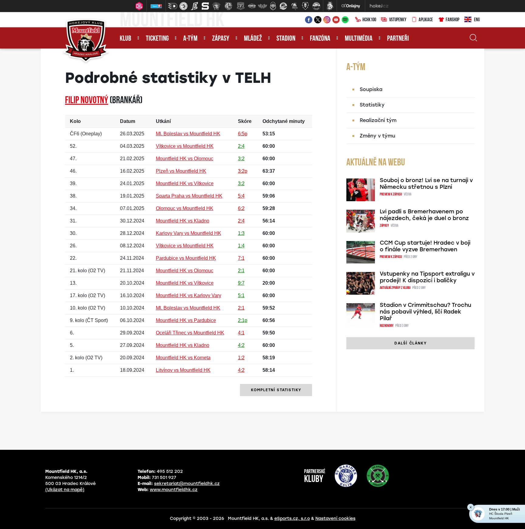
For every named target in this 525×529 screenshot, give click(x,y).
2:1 (241, 270)
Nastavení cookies (335, 518)
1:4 (241, 245)
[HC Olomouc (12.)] (294, 6)
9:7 (241, 283)
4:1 (241, 332)
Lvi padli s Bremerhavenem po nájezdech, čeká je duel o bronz (424, 215)
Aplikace (426, 20)
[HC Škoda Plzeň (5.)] (216, 6)
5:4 (241, 195)
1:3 (241, 233)
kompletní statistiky (276, 390)
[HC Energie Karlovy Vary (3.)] (194, 6)
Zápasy (220, 38)
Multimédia (358, 38)
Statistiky (372, 105)
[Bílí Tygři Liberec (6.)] (228, 6)
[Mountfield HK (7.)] (240, 6)
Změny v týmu (377, 136)
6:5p (242, 133)
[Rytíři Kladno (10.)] (273, 6)
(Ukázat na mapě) (64, 489)
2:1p (242, 320)
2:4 (241, 146)
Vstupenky (397, 20)
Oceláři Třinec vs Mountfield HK (190, 332)
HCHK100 (369, 20)
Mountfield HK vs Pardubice (186, 320)
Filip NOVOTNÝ (86, 101)
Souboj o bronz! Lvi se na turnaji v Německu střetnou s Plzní (426, 183)
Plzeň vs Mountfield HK (181, 171)
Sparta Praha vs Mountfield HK (189, 195)
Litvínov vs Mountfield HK (183, 370)
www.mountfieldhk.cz (173, 489)
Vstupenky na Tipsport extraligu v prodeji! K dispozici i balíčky (427, 277)
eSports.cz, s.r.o (292, 518)
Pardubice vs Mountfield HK (186, 258)
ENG (477, 20)
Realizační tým (378, 120)
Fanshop (452, 20)
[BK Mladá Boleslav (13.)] (305, 6)
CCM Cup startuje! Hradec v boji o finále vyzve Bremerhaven (425, 246)
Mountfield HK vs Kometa (183, 357)
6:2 (241, 208)
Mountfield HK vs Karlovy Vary (188, 295)
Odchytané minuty (283, 121)
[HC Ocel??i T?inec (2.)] (183, 6)
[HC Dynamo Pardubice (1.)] (172, 6)
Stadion (285, 38)
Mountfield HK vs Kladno (182, 220)
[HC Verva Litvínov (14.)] (316, 6)
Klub (125, 38)
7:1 (241, 258)
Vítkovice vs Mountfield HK (185, 146)
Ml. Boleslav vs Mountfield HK (188, 133)
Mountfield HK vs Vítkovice (185, 183)
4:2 (241, 345)
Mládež (253, 38)
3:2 (241, 158)
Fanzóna (320, 38)
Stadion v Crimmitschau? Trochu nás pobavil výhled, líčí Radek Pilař (425, 312)
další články (410, 343)
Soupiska (371, 89)
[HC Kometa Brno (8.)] (251, 6)
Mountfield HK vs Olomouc (184, 158)
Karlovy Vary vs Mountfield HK (188, 233)
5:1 (241, 295)
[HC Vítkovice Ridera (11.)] (283, 6)
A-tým (190, 38)
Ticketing (157, 38)
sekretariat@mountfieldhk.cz (187, 483)
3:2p (242, 171)
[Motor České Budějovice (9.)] (262, 6)
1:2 (241, 357)
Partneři (398, 38)
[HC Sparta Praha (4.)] (205, 6)
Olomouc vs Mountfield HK (184, 208)
